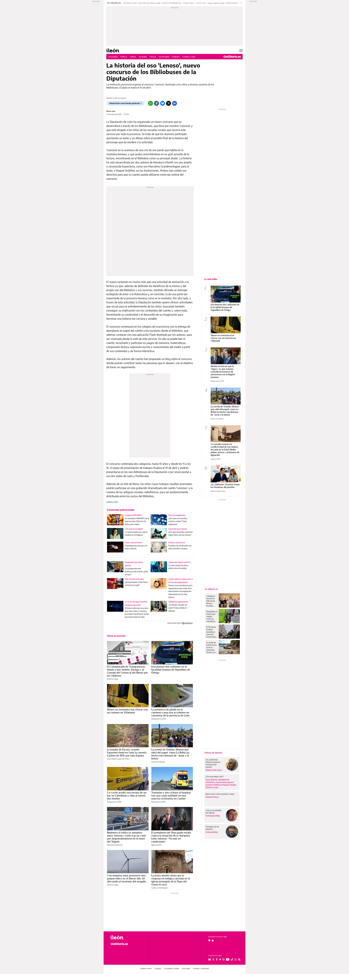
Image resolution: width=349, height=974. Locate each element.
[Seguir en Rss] (239, 959)
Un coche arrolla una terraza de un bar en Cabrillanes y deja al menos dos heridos (126, 795)
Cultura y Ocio (112, 502)
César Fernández (158, 762)
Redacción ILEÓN (158, 719)
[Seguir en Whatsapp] (236, 959)
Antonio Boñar (212, 832)
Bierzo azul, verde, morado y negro (220, 794)
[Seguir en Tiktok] (232, 959)
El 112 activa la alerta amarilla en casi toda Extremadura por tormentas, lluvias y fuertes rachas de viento (211, 632)
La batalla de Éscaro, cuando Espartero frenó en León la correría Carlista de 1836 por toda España (126, 752)
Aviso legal (186, 968)
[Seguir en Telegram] (220, 959)
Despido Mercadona (232, 3)
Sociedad (143, 56)
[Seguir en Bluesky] (209, 959)
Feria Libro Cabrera (188, 3)
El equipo (157, 968)
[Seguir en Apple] (213, 940)
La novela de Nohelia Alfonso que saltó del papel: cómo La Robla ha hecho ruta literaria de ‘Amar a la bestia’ (170, 754)
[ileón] (125, 937)
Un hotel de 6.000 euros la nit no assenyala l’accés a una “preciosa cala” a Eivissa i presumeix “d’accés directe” (211, 647)
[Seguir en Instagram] (223, 959)
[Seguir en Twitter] (213, 959)
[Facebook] (156, 103)
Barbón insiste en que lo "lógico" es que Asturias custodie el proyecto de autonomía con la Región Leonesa (223, 371)
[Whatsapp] (150, 103)
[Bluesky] (162, 103)
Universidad (164, 56)
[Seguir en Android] (209, 940)
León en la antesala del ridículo (213, 811)
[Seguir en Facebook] (216, 959)
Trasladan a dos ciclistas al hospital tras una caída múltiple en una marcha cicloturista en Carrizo (171, 795)
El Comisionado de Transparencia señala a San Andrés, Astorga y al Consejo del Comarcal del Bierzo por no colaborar (127, 671)
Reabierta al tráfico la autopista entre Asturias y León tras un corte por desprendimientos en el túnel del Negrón (126, 837)
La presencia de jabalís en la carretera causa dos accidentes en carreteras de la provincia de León (170, 712)
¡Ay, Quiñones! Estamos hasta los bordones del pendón (225, 485)
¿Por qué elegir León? (215, 776)
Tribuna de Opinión (213, 752)
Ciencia (152, 56)
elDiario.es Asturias (115, 845)
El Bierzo (176, 56)
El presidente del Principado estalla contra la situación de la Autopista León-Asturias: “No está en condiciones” (171, 837)
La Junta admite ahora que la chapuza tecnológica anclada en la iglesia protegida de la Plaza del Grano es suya (170, 880)
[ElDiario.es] (232, 56)
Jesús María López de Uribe (118, 759)
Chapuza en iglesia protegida (216, 3)
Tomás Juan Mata (213, 816)
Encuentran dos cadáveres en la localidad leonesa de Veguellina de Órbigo (170, 669)
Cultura (133, 56)
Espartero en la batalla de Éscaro (172, 3)
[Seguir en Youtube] (227, 959)
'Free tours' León (201, 3)
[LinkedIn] (174, 103)
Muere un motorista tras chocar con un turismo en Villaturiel (127, 711)
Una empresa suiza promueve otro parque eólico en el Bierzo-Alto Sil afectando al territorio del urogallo (126, 878)
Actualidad (113, 56)
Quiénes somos (146, 968)
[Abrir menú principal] (241, 50)
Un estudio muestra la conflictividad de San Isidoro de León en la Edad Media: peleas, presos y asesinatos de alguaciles (225, 449)
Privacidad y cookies (171, 968)
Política (124, 56)
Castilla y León (188, 56)
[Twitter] (168, 103)
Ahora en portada (116, 635)
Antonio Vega (112, 679)
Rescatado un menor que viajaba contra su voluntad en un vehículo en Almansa (211, 616)
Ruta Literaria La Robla (130, 3)
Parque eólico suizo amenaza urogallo (149, 3)
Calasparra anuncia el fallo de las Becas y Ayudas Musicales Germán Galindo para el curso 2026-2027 (211, 601)
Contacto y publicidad (201, 968)
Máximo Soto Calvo (218, 491)
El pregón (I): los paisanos (212, 827)
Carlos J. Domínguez (159, 888)
